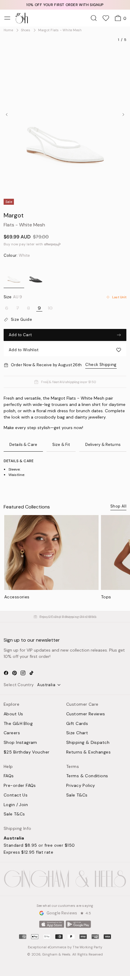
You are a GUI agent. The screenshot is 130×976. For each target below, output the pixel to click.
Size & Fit (61, 444)
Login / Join (16, 805)
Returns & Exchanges (88, 752)
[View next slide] (123, 114)
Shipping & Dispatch (87, 742)
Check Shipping (100, 364)
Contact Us (16, 795)
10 (50, 308)
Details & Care (23, 444)
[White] (14, 274)
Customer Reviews (85, 714)
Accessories (17, 597)
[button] (65, 349)
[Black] (35, 274)
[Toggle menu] (7, 18)
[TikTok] (31, 673)
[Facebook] (6, 673)
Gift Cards (77, 723)
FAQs (9, 776)
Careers (12, 733)
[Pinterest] (14, 673)
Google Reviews (62, 913)
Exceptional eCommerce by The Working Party (65, 947)
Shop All (118, 506)
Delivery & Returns (103, 444)
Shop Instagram (20, 742)
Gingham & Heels (56, 954)
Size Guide (21, 320)
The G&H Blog (18, 723)
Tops (106, 597)
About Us (13, 714)
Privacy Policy (80, 785)
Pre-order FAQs (20, 785)
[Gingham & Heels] (65, 879)
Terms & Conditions (87, 776)
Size (13, 297)
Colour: (17, 255)
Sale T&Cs (14, 814)
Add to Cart (20, 334)
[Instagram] (23, 673)
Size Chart (77, 733)
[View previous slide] (6, 114)
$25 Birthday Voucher (26, 752)
